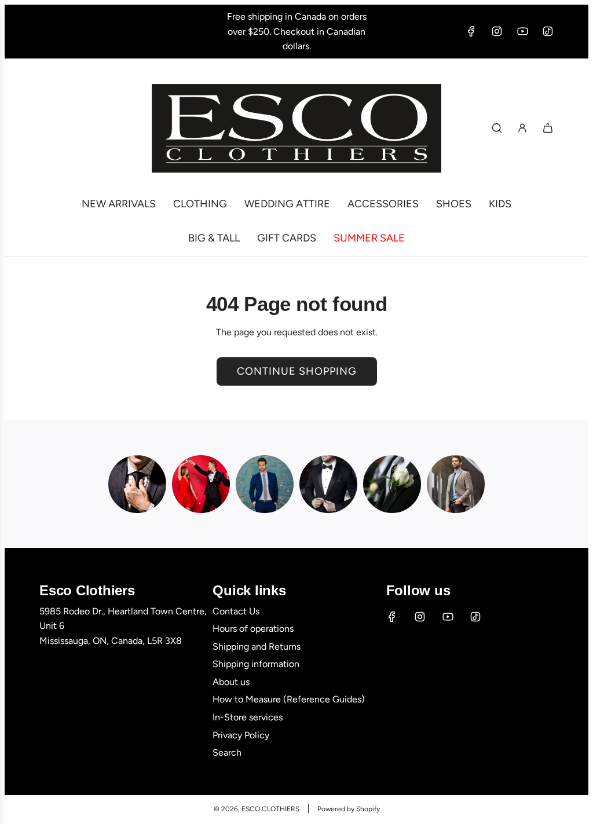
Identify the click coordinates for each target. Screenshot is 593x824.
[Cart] (548, 128)
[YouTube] (522, 31)
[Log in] (522, 128)
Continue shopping (297, 371)
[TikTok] (548, 31)
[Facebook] (471, 31)
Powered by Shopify (348, 809)
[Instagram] (497, 31)
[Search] (497, 128)
